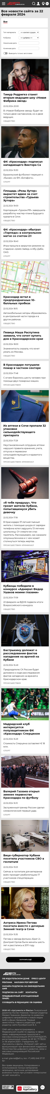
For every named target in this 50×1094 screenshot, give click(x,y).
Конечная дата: (9, 48)
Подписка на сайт (12, 992)
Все (5, 21)
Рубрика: (7, 38)
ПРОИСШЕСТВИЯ (12, 385)
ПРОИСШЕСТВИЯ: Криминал (18, 462)
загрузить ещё (25, 960)
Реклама (7, 982)
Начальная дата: (10, 43)
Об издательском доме (15, 978)
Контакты (31, 992)
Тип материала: (9, 32)
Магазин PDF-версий (26, 982)
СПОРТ (6, 182)
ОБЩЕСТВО (9, 121)
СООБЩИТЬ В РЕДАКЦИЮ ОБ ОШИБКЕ (22, 1002)
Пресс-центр (38, 978)
